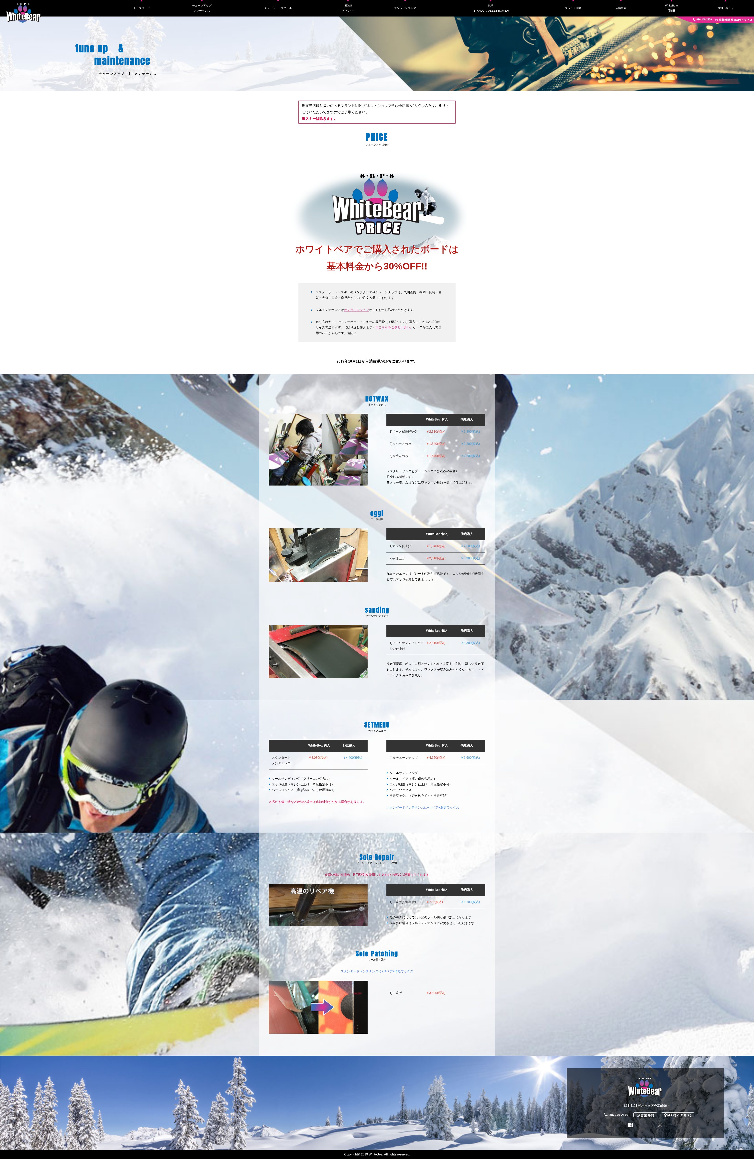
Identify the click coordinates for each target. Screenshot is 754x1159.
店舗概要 (620, 8)
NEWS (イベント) (347, 8)
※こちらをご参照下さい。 (394, 327)
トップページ (141, 8)
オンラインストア (405, 8)
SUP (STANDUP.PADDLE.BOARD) (491, 8)
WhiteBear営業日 (671, 8)
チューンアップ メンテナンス (201, 8)
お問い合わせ (725, 8)
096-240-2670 (704, 19)
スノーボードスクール (278, 8)
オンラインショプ (356, 310)
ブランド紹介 (573, 8)
